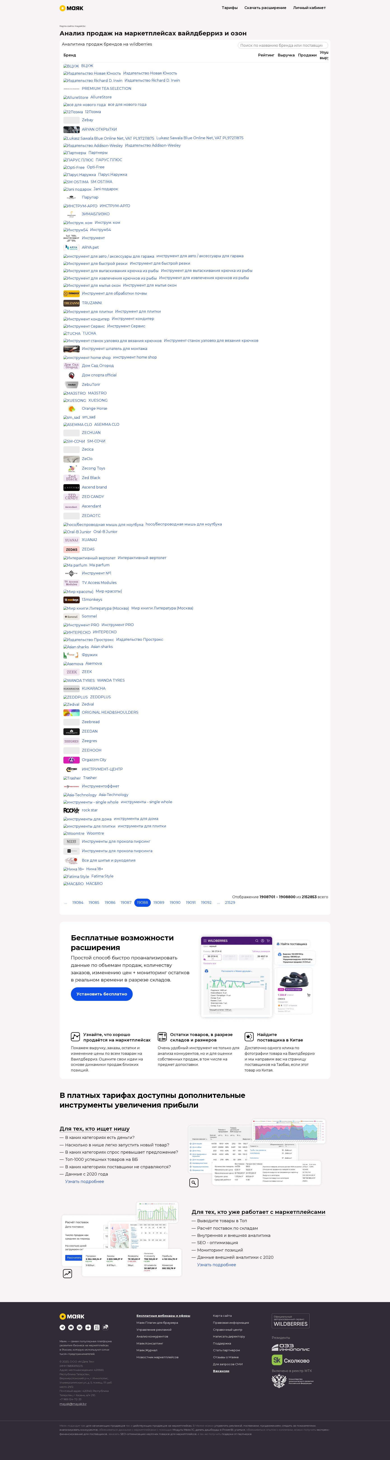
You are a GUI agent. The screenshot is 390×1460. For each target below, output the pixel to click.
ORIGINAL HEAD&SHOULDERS (110, 712)
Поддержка (222, 1343)
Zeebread (91, 722)
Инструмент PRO (118, 625)
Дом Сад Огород (98, 365)
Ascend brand (94, 487)
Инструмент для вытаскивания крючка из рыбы (207, 270)
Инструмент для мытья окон (150, 285)
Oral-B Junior (105, 532)
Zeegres (89, 741)
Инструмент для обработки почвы (114, 293)
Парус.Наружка (112, 174)
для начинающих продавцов (106, 1425)
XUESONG (98, 400)
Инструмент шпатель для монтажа (114, 349)
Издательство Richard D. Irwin (152, 80)
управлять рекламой (228, 1425)
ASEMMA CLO (106, 424)
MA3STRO (97, 393)
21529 (230, 902)
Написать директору (229, 1336)
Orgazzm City (94, 760)
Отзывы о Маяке (226, 1357)
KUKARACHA (93, 688)
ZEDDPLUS (100, 697)
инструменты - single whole (146, 802)
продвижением (270, 1425)
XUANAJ (89, 540)
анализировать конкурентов (79, 1429)
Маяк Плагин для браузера (157, 1322)
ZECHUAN (91, 432)
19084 (77, 902)
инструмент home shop (135, 357)
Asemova (94, 663)
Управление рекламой (154, 1329)
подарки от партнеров (237, 1434)
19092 (206, 902)
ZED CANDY (93, 497)
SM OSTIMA (101, 182)
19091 (191, 902)
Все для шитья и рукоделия (109, 860)
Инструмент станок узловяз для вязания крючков (211, 340)
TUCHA (89, 333)
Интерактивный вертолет (142, 558)
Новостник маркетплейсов (158, 1357)
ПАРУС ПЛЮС (109, 160)
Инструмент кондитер (133, 319)
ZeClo (87, 459)
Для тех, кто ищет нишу (95, 1128)
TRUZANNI (92, 303)
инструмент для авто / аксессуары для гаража (200, 256)
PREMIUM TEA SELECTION (106, 89)
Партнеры (98, 152)
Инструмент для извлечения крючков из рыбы (204, 278)
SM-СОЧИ (96, 441)
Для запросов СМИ (228, 1364)
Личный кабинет (309, 8)
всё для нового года (127, 104)
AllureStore (101, 97)
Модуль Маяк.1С (183, 1429)
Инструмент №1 (96, 573)
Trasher (90, 778)
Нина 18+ (94, 869)
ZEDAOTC (91, 516)
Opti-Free (95, 167)
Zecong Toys (93, 468)
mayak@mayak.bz (73, 1404)
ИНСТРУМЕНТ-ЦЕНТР (102, 769)
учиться (239, 1429)
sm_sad (88, 417)
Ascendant (91, 506)
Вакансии (221, 1371)
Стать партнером (226, 1350)
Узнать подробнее (84, 1181)
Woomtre (95, 833)
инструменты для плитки (142, 826)
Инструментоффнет (100, 786)
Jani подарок (106, 189)
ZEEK (87, 672)
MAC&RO (94, 884)
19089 (158, 902)
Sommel (89, 616)
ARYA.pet (90, 247)
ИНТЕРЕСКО (105, 632)
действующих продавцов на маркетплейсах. (162, 1425)
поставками (251, 1425)
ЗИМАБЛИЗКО (96, 214)
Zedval (88, 704)
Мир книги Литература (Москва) (162, 608)
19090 (175, 902)
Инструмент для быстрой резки (160, 263)
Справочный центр (227, 1329)
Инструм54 (100, 230)
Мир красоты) (109, 591)
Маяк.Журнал (147, 1350)
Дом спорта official (99, 375)
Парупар (90, 197)
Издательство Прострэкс (139, 639)
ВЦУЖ (87, 66)
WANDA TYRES (111, 680)
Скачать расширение (265, 8)
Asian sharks (102, 647)
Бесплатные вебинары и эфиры (163, 1315)
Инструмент (93, 238)
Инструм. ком (107, 222)
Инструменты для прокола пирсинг (116, 841)
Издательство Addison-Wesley (153, 145)
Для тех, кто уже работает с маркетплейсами (258, 1212)
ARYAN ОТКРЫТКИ (99, 129)
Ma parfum (99, 565)
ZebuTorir (91, 384)
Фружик (90, 655)
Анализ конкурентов (152, 1336)
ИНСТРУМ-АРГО (115, 206)
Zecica (87, 449)
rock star (90, 810)
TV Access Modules (99, 583)
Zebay (87, 120)
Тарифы (230, 8)
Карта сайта (222, 1315)
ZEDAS (88, 549)
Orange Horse (94, 409)
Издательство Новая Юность (150, 73)
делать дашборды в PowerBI (214, 1429)
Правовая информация (231, 1322)
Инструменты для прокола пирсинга (117, 851)
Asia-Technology (113, 795)
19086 (110, 902)
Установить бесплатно (102, 994)
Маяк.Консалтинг (150, 1343)
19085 (94, 902)
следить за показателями (299, 1425)
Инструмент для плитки (138, 311)
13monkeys (92, 599)
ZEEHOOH (92, 750)
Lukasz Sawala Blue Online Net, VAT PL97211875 (200, 138)
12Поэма (93, 112)
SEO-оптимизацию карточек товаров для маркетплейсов (158, 1434)
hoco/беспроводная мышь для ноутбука (184, 524)
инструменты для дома (136, 819)
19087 (126, 902)
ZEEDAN (90, 731)
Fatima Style (102, 876)
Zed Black (91, 478)
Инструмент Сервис (126, 326)
